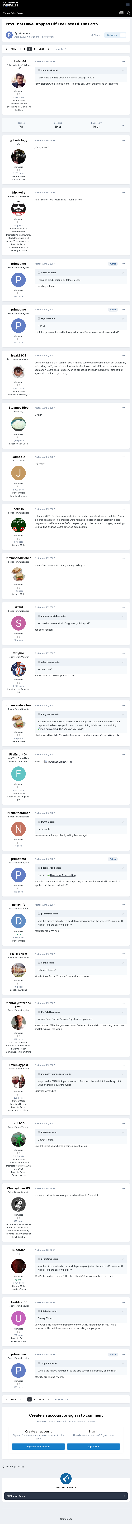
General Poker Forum (42, 36)
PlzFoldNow (18, 953)
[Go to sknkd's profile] (18, 623)
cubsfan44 (18, 61)
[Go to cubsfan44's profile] (18, 80)
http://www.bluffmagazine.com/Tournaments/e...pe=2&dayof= (87, 735)
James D (18, 457)
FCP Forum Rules (15, 1496)
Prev (13, 49)
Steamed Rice (18, 407)
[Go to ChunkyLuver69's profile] (18, 1204)
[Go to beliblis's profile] (18, 525)
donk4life (18, 904)
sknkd (18, 607)
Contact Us (66, 1519)
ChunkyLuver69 (18, 1188)
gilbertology (18, 140)
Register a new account (38, 1446)
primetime (24, 33)
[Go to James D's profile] (18, 473)
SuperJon (18, 1250)
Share (96, 35)
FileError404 (18, 754)
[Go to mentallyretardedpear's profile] (18, 1022)
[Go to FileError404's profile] (18, 773)
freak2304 (18, 355)
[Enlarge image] (48, 728)
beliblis (19, 509)
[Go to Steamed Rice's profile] (18, 424)
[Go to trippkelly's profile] (18, 208)
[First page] (6, 49)
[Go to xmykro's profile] (18, 669)
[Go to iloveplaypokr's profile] (18, 1081)
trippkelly (18, 192)
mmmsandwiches (18, 558)
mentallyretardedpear (18, 1004)
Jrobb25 (19, 1123)
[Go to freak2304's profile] (18, 371)
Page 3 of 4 (61, 49)
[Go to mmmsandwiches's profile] (18, 574)
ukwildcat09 (18, 1302)
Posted (45, 61)
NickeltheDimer (18, 813)
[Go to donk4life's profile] (18, 921)
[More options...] (124, 61)
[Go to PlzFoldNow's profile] (18, 970)
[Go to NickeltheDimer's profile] (18, 829)
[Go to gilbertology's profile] (18, 156)
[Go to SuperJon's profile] (18, 1266)
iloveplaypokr (18, 1065)
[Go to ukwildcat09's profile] (18, 1318)
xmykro (18, 653)
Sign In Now (93, 1446)
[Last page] (48, 49)
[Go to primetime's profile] (9, 35)
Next (41, 49)
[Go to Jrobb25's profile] (18, 1139)
